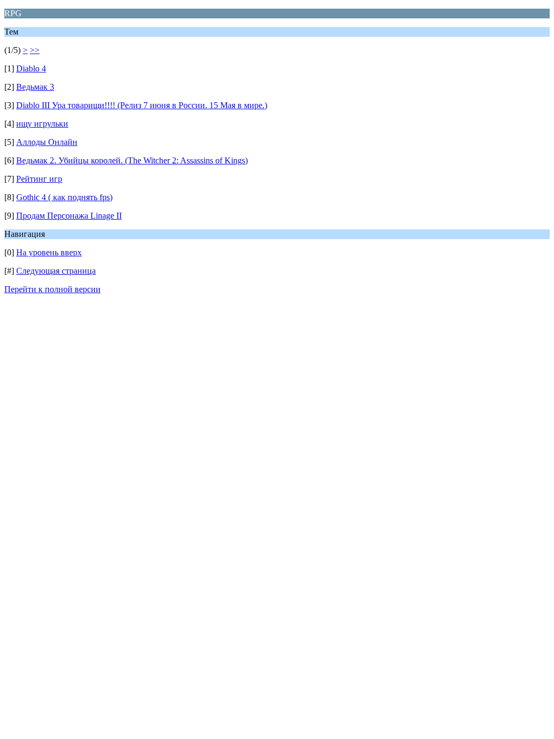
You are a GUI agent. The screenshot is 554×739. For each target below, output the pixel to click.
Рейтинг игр (39, 178)
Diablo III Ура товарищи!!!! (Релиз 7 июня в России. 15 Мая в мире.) (141, 105)
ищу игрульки (42, 123)
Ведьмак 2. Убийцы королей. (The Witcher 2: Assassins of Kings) (132, 160)
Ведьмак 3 (35, 86)
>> (34, 50)
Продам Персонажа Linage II (69, 215)
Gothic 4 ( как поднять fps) (64, 197)
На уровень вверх (49, 252)
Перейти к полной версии (52, 289)
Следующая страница (56, 270)
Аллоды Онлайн (46, 142)
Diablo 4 (31, 68)
